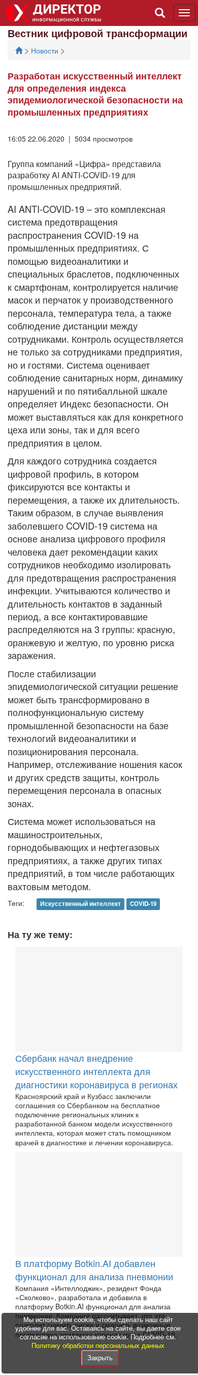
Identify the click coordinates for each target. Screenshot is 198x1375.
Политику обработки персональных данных (97, 1345)
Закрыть (100, 1357)
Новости (45, 50)
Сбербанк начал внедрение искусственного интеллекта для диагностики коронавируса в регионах (96, 1071)
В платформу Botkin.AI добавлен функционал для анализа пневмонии (94, 1269)
